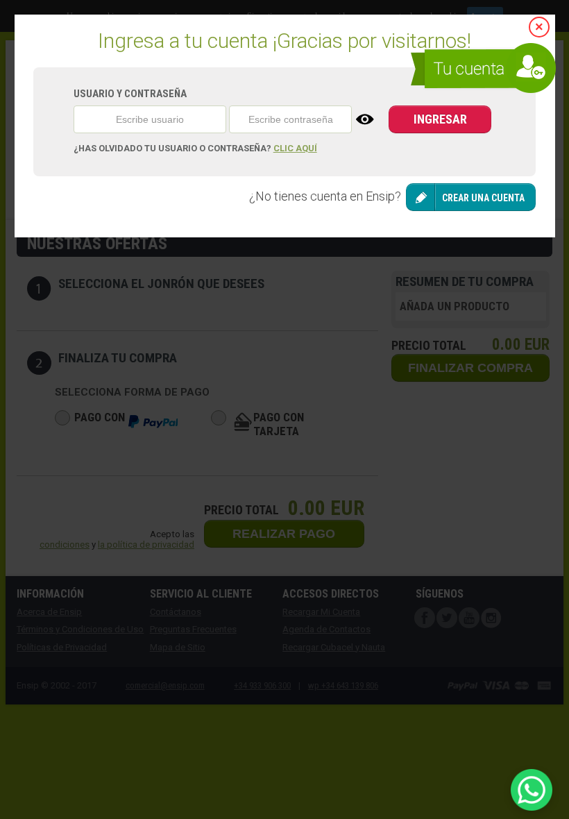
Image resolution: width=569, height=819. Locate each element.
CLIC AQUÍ (295, 148)
